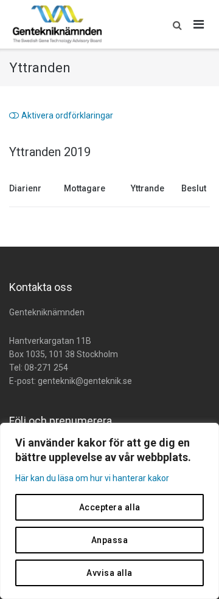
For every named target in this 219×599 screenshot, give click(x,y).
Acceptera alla (110, 507)
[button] (174, 24)
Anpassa (109, 540)
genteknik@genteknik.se (85, 381)
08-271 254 (46, 367)
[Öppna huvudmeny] (198, 24)
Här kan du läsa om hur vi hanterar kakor (92, 478)
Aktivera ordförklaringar (67, 115)
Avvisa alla (109, 573)
